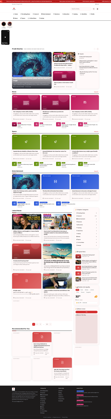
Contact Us (60, 397)
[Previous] (94, 49)
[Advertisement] (42, 310)
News (16, 18)
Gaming (76, 14)
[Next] (97, 49)
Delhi (77, 290)
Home (16, 14)
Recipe (42, 18)
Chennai (82, 292)
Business (57, 14)
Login (97, 4)
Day (86, 312)
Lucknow (92, 290)
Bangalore (88, 292)
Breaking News (26, 14)
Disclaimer (60, 401)
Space (23, 18)
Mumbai (86, 290)
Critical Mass (32, 18)
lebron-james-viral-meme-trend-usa (67, 1)
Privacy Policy (61, 399)
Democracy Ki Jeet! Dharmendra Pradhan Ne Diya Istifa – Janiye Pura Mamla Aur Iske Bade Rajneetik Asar (29, 1)
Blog (61, 393)
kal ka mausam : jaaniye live (88, 1)
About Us (60, 395)
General (36, 14)
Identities (84, 14)
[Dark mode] (93, 8)
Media (92, 14)
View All (96, 92)
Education (66, 14)
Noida (81, 290)
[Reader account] (97, 8)
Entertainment (47, 14)
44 (47, 324)
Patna (77, 292)
